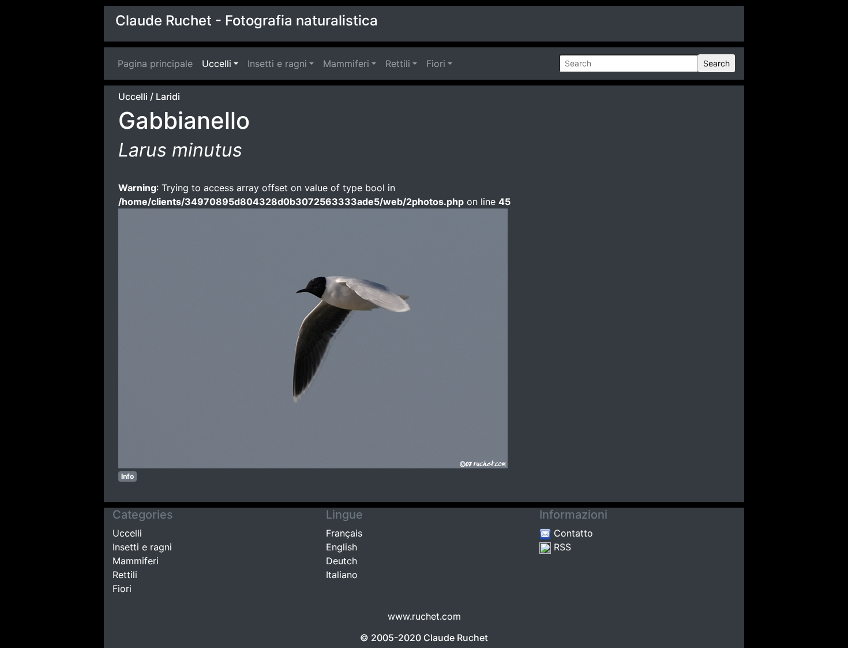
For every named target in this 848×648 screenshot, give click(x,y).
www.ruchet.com (424, 616)
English (341, 547)
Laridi (168, 96)
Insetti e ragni (277, 63)
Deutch (341, 561)
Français (344, 533)
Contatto (572, 533)
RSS (561, 547)
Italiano (342, 574)
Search (716, 63)
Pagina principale (157, 63)
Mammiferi (346, 63)
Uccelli (216, 63)
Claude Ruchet (455, 637)
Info (127, 476)
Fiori (435, 63)
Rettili (397, 63)
